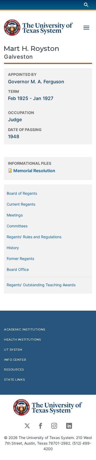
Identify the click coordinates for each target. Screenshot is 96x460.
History (13, 247)
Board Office (18, 269)
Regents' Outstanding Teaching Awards (41, 285)
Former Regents (20, 258)
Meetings (15, 215)
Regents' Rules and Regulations (34, 237)
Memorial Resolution (34, 170)
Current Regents (21, 204)
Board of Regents (22, 193)
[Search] (86, 4)
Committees (17, 226)
